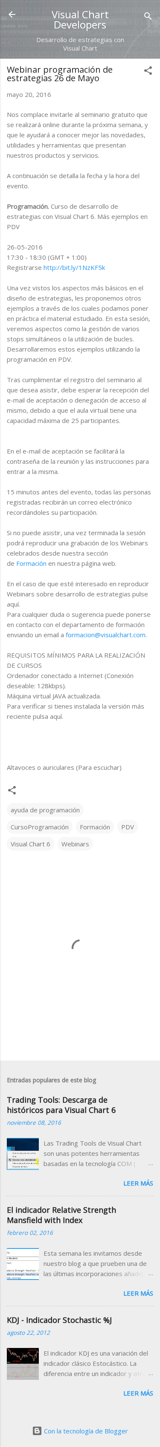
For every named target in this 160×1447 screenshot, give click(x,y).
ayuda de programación (45, 810)
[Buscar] (148, 17)
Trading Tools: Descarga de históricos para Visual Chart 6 (61, 1105)
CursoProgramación (40, 827)
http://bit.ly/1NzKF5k (74, 267)
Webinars (75, 844)
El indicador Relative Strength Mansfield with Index (61, 1215)
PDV (127, 827)
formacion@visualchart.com (105, 634)
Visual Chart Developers (80, 19)
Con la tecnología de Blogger (85, 1431)
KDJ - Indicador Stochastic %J (59, 1320)
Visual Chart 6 (30, 844)
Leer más (138, 1183)
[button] (148, 71)
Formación (31, 563)
